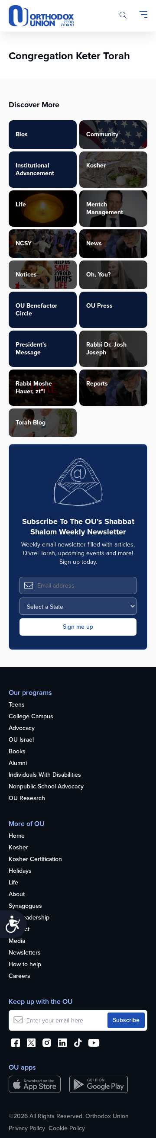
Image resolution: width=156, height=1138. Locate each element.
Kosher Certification (35, 859)
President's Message (31, 348)
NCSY (24, 243)
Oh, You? (98, 274)
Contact (19, 930)
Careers (19, 976)
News (94, 243)
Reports (97, 383)
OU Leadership (29, 918)
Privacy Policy (27, 1128)
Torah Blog (31, 422)
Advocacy (22, 728)
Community (102, 134)
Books (17, 752)
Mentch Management (104, 208)
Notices (26, 274)
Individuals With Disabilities (45, 775)
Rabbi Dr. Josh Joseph (106, 348)
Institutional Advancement (35, 169)
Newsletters (25, 953)
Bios (22, 134)
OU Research (27, 798)
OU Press (99, 305)
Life (21, 204)
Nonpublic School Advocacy (46, 787)
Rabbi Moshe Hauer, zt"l (34, 387)
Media (17, 941)
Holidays (20, 871)
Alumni (18, 763)
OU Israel (21, 740)
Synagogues (25, 906)
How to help (25, 965)
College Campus (31, 717)
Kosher (96, 165)
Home (17, 836)
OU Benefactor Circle (36, 309)
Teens (17, 705)
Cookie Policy (67, 1128)
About (17, 894)
